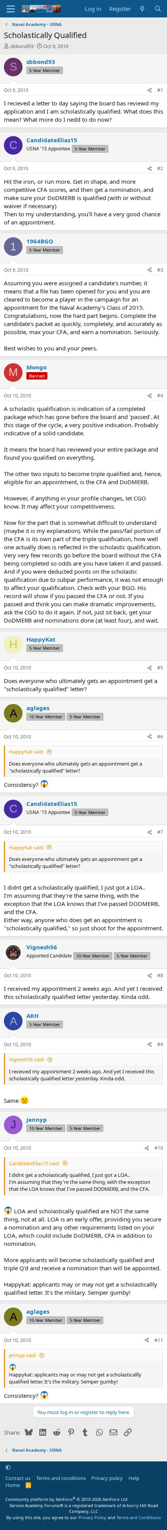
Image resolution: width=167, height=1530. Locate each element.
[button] (8, 1467)
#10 (159, 1148)
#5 (160, 667)
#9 (160, 1044)
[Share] (149, 90)
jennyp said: (23, 1355)
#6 (160, 736)
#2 (160, 168)
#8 (160, 975)
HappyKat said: (26, 751)
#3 (160, 270)
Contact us (17, 1478)
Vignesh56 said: (27, 1059)
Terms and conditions (61, 1478)
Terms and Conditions (139, 1517)
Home (12, 1485)
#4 (160, 395)
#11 (159, 1340)
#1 (160, 90)
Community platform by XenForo (67, 1499)
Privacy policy (107, 1478)
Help (134, 1478)
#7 (160, 832)
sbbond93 (21, 46)
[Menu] (11, 9)
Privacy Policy (92, 1517)
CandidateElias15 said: (34, 1163)
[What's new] (142, 9)
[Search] (157, 9)
